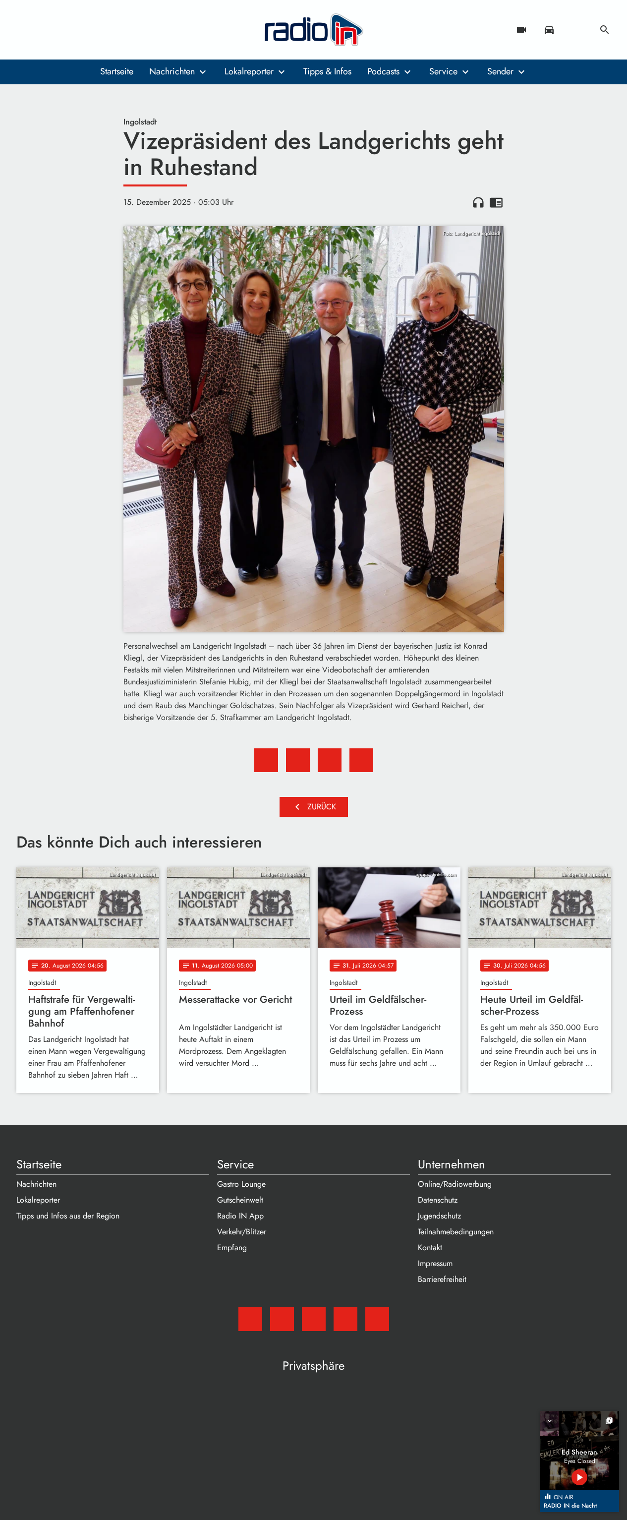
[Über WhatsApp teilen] (330, 760)
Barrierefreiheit (442, 1279)
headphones (478, 202)
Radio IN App (240, 1215)
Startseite (116, 71)
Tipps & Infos (327, 71)
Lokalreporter (249, 71)
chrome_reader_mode (496, 202)
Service (443, 71)
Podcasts (383, 71)
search (605, 30)
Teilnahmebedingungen (456, 1231)
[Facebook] (46, 30)
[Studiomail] (26, 30)
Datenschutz (437, 1200)
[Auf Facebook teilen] (266, 760)
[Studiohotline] (105, 30)
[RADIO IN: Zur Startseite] (313, 30)
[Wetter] (577, 30)
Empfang (232, 1247)
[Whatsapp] (86, 30)
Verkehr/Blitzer (241, 1231)
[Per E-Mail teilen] (361, 760)
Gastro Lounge (241, 1184)
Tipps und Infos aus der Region (67, 1215)
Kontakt (430, 1247)
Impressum (435, 1263)
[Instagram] (66, 30)
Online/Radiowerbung (455, 1184)
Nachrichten (172, 71)
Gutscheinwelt (240, 1200)
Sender (500, 71)
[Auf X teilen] (298, 760)
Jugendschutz (439, 1215)
